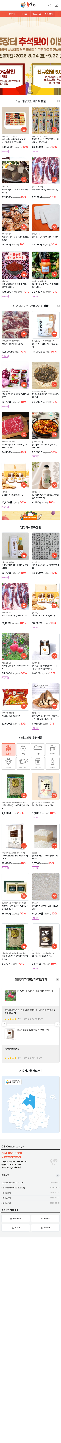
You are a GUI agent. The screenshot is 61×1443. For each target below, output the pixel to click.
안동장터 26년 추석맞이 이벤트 (12, 1183)
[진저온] (5, 492)
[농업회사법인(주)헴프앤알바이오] (14, 903)
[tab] (9, 749)
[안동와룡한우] (37, 187)
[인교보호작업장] (8, 562)
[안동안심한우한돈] (8, 442)
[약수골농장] (6, 663)
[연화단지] (36, 492)
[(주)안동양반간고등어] (40, 136)
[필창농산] (36, 713)
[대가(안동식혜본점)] (39, 281)
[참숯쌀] (35, 853)
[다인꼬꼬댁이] (37, 442)
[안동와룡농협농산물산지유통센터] (14, 802)
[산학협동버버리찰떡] (9, 136)
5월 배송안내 (6, 1203)
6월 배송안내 (6, 1198)
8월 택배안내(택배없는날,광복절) (13, 1188)
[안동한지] (36, 234)
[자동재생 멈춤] (30, 88)
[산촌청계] (5, 187)
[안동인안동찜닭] (8, 713)
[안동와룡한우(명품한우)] (11, 341)
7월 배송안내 (6, 1193)
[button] (12, 14)
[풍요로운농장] (7, 391)
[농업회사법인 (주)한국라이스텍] (43, 341)
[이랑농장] (5, 281)
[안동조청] (36, 663)
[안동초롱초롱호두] (39, 391)
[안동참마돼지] (7, 234)
